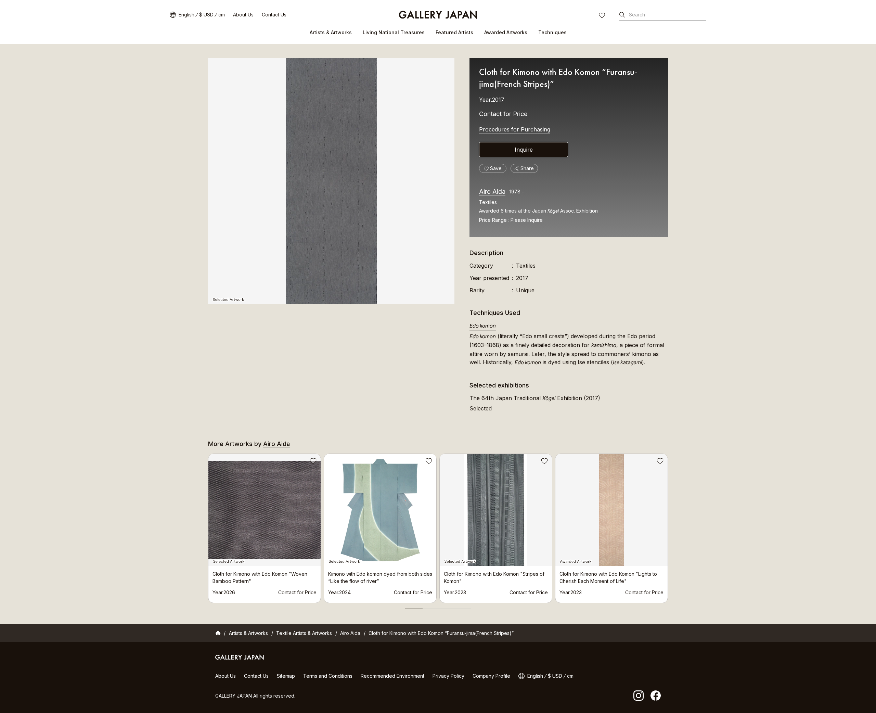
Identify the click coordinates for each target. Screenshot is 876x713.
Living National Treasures (394, 32)
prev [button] (208, 526)
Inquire (524, 149)
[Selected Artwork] (331, 181)
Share (527, 168)
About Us (243, 14)
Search (637, 14)
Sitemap (286, 676)
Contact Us (274, 14)
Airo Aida (492, 191)
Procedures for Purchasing (514, 129)
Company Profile (491, 676)
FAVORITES (602, 16)
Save (312, 462)
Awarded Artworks (505, 32)
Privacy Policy (448, 676)
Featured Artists (454, 32)
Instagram (638, 695)
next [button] (668, 526)
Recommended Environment (392, 676)
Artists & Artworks (331, 32)
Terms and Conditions (327, 676)
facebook (655, 695)
